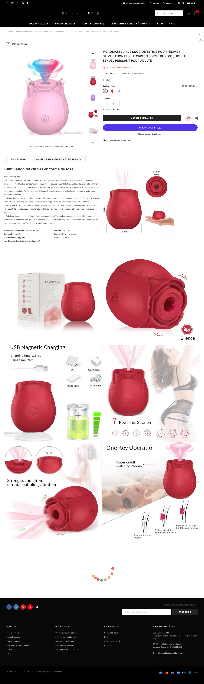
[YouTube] (23, 3)
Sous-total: (107, 109)
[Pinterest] (18, 3)
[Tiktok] (28, 3)
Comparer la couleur (73, 132)
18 (108, 140)
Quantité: (106, 98)
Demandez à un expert (64, 146)
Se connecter (168, 3)
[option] (45, 97)
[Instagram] (13, 3)
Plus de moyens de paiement (150, 134)
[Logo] (80, 13)
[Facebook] (8, 3)
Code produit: (108, 73)
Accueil (9, 32)
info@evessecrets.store (135, 3)
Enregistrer (154, 3)
